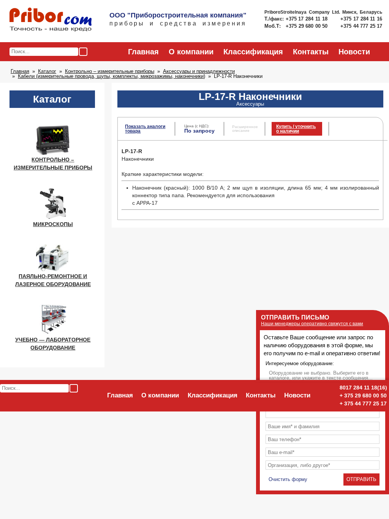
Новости (354, 51)
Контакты (311, 51)
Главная (143, 51)
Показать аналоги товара (145, 128)
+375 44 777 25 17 (361, 26)
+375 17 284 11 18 (307, 19)
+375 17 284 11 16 (361, 19)
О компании (191, 51)
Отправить (361, 479)
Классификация (253, 51)
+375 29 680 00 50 (307, 26)
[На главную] (50, 20)
